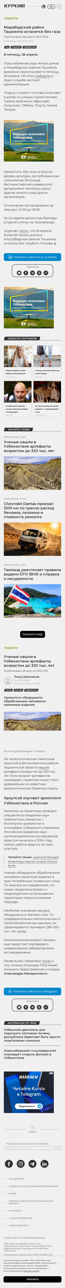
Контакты (15, 1211)
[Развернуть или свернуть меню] (59, 6)
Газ (6, 47)
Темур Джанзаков (26, 676)
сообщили (42, 76)
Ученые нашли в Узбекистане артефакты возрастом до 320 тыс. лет (29, 446)
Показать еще (32, 634)
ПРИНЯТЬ (32, 1279)
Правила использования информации (33, 1186)
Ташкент (16, 47)
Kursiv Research (19, 1225)
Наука (8, 690)
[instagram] (21, 1164)
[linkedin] (44, 1164)
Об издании (16, 1179)
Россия (18, 690)
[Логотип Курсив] (14, 5)
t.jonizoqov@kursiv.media (27, 683)
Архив (12, 1194)
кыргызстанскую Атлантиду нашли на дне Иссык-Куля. (33, 861)
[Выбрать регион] (43, 6)
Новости (11, 18)
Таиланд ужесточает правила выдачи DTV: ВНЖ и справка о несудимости (32, 574)
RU (51, 6)
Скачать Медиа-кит (21, 1218)
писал (23, 231)
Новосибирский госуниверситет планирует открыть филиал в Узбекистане (30, 1054)
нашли (44, 767)
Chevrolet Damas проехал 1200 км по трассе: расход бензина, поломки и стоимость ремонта (29, 510)
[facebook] (9, 1164)
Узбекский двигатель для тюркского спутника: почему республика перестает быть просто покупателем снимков (32, 1035)
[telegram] (32, 1164)
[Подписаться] (58, 1148)
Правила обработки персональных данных (31, 1202)
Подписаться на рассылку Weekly (27, 1144)
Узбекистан (30, 47)
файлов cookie (31, 1271)
